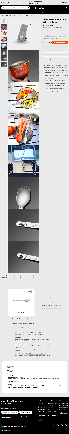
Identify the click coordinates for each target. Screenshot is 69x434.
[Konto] (62, 8)
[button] (45, 30)
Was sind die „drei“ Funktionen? (20, 318)
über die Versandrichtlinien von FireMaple (36, 353)
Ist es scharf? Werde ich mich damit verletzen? (23, 328)
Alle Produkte (8, 15)
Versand (44, 27)
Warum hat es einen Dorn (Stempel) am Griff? (23, 323)
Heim (2, 15)
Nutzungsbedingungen (23, 416)
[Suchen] (28, 8)
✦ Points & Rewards (63, 2)
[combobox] (15, 7)
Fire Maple (7, 430)
